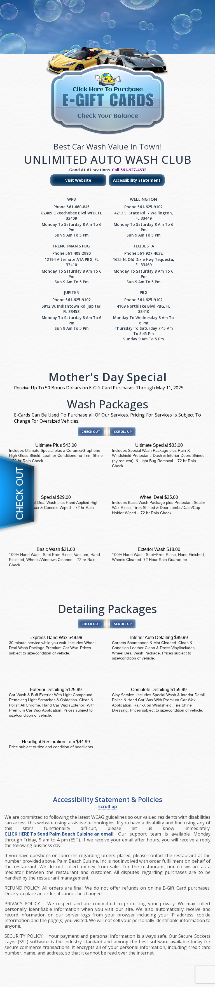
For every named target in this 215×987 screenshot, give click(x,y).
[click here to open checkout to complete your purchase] (22, 493)
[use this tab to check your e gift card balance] (107, 124)
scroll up (107, 806)
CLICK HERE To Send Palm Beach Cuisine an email (59, 834)
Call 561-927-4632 (129, 169)
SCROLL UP (123, 431)
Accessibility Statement (136, 180)
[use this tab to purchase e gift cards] (107, 83)
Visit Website (78, 180)
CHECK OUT (90, 431)
